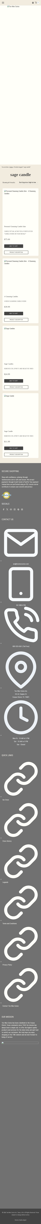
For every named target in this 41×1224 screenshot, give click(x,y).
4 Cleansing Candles (11, 296)
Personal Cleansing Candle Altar (15, 226)
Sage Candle (8, 431)
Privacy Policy (7, 965)
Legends (5, 882)
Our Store (6, 800)
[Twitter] (7, 509)
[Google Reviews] (18, 509)
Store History (7, 841)
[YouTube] (11, 509)
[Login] (33, 2)
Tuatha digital (22, 1220)
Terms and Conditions (10, 924)
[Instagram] (15, 509)
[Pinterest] (22, 509)
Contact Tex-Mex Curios (11, 1006)
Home (11, 167)
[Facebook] (3, 509)
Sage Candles (8, 364)
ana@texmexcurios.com (21, 564)
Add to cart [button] (13, 246)
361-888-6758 (21, 605)
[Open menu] (3, 2)
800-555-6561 (17, 646)
